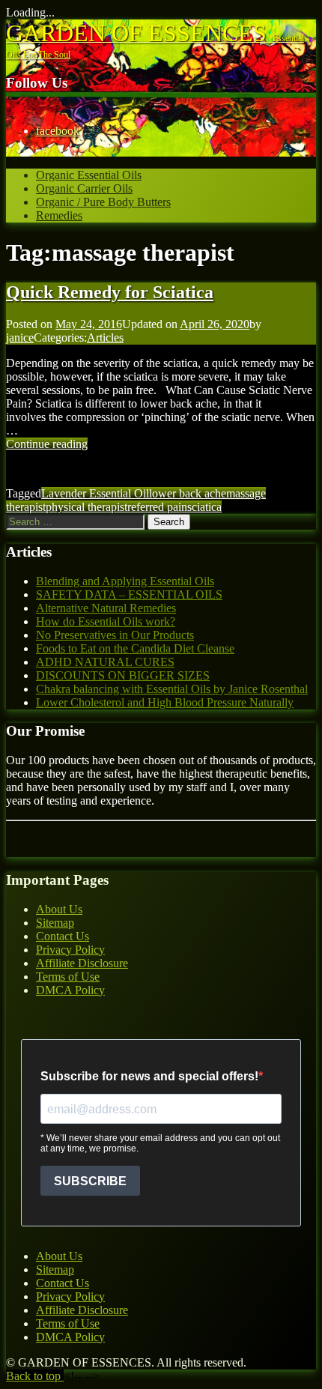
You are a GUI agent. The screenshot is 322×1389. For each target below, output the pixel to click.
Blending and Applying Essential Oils (125, 581)
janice (20, 337)
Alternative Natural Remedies (106, 608)
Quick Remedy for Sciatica (109, 292)
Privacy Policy (70, 949)
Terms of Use (68, 976)
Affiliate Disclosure (82, 963)
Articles (105, 337)
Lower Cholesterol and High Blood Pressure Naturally (165, 702)
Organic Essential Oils (89, 175)
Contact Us (62, 936)
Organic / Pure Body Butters (103, 202)
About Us (59, 909)
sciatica (204, 506)
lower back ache (187, 493)
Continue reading (47, 444)
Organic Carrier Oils (84, 188)
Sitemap (55, 922)
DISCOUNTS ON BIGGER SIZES (123, 675)
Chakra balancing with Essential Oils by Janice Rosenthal (172, 689)
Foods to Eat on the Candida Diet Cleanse (135, 648)
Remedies (59, 215)
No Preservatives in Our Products (115, 635)
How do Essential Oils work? (105, 621)
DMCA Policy (70, 990)
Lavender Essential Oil (95, 493)
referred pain (157, 506)
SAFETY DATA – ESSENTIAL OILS (129, 594)
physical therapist (86, 506)
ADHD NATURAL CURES (105, 662)
